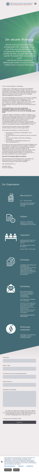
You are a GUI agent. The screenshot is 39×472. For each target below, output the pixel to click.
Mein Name (6, 357)
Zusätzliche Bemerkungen (9, 389)
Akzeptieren (8, 469)
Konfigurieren (29, 466)
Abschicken (19, 422)
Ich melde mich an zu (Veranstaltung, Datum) (14, 373)
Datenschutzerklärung (9, 466)
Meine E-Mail (6, 365)
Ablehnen (16, 469)
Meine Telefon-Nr (7, 381)
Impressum (21, 466)
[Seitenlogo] (19, 4)
